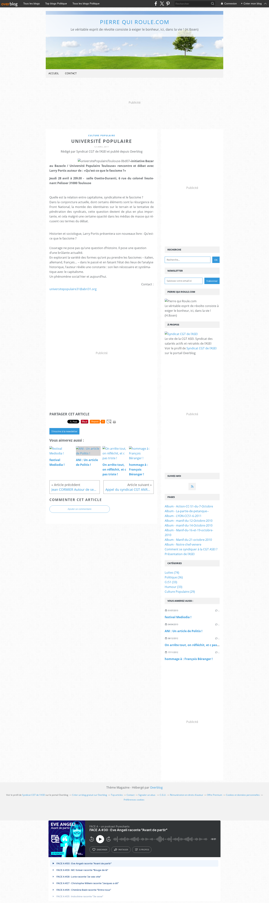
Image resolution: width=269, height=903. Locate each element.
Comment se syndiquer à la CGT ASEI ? (191, 549)
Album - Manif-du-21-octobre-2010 (188, 540)
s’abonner (102, 850)
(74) (172, 573)
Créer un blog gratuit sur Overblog (89, 794)
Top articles (117, 794)
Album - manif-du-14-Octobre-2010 (188, 525)
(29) (180, 592)
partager (123, 850)
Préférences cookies (134, 799)
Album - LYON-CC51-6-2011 (183, 516)
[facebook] (156, 3)
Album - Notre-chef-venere (183, 544)
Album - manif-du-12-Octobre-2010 (188, 521)
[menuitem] (53, 73)
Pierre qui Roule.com (134, 22)
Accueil (53, 73)
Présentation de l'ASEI (180, 554)
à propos (144, 850)
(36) (174, 577)
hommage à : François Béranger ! (189, 659)
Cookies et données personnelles (243, 794)
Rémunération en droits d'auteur (186, 794)
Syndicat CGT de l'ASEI (201, 348)
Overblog (156, 787)
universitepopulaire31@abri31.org (73, 289)
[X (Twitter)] (162, 3)
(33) (171, 582)
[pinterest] (168, 3)
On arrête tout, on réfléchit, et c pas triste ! (196, 645)
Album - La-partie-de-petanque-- (187, 511)
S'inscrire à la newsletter (64, 431)
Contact (71, 73)
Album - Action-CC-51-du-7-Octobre (189, 506)
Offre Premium (214, 794)
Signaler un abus (147, 794)
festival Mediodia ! (178, 617)
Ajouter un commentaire (79, 509)
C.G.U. (163, 794)
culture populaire (101, 135)
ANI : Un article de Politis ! (183, 631)
